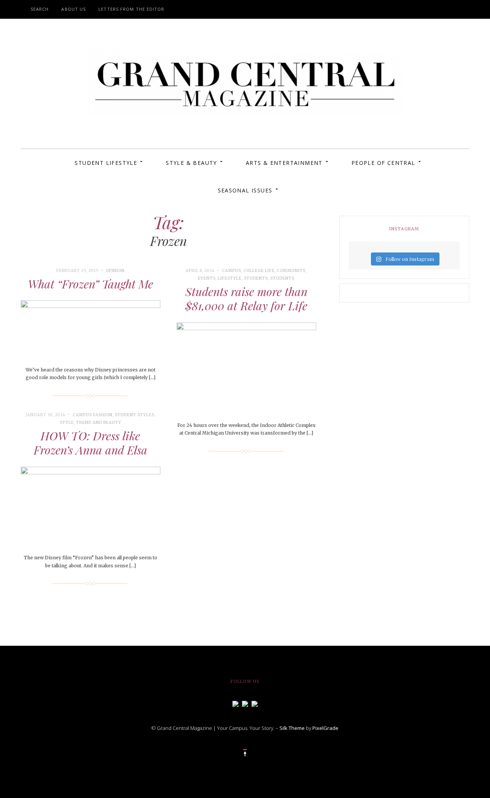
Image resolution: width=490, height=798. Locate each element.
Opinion (115, 270)
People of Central (383, 162)
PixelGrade (325, 728)
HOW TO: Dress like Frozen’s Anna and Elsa (90, 443)
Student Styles (134, 414)
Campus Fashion (93, 414)
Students (256, 278)
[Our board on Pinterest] (254, 703)
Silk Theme (292, 728)
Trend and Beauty (98, 422)
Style (67, 422)
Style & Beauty (191, 162)
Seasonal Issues (245, 190)
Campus (231, 270)
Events (207, 278)
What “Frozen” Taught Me (90, 284)
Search (40, 9)
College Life (258, 270)
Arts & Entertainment (284, 162)
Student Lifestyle (106, 162)
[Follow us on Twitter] (245, 703)
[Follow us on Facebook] (235, 703)
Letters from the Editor (131, 9)
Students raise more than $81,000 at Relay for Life (246, 299)
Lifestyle (230, 278)
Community (291, 270)
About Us (73, 9)
